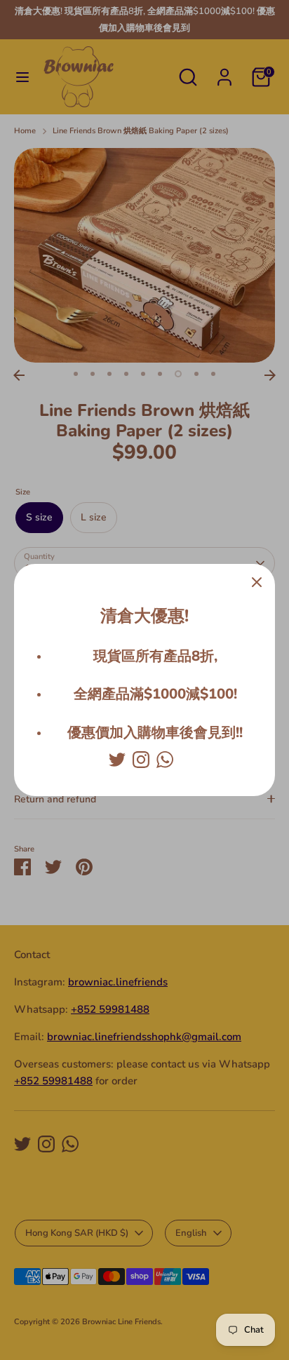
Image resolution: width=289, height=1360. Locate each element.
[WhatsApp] (164, 759)
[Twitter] (117, 759)
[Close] (256, 582)
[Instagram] (141, 759)
